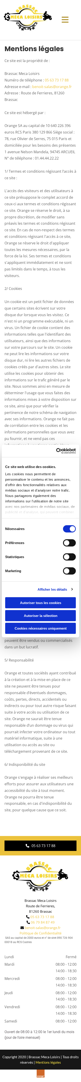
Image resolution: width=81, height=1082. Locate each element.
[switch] (69, 543)
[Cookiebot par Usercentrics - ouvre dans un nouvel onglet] (57, 451)
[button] (40, 846)
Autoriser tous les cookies (40, 603)
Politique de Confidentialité (40, 933)
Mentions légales (48, 1062)
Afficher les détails (52, 589)
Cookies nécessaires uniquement (41, 628)
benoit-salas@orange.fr (52, 86)
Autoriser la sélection (40, 615)
